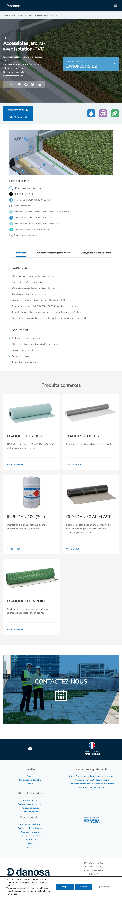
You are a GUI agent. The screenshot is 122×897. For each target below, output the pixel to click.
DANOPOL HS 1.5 (82, 436)
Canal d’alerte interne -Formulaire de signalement (92, 776)
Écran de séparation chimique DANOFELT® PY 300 (37, 223)
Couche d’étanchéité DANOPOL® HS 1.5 (32, 217)
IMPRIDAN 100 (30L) (26, 516)
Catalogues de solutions (30, 835)
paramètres (11, 894)
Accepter (65, 886)
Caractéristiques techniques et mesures (53, 252)
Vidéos (30, 847)
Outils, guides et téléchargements (96, 252)
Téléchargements (16, 109)
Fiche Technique (16, 117)
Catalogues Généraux (30, 824)
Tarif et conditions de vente (30, 828)
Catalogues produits (30, 832)
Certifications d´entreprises (30, 804)
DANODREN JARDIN (26, 601)
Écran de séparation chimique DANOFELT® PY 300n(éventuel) (42, 211)
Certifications (30, 839)
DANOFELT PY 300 (24, 436)
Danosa (30, 776)
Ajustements (104, 886)
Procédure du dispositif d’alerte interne (92, 779)
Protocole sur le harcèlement (92, 787)
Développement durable (30, 779)
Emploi (30, 783)
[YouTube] (30, 748)
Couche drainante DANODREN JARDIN (31, 229)
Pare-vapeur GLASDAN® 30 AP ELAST (32, 199)
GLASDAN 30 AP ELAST (88, 516)
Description (21, 252)
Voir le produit (13, 464)
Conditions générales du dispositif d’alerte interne (92, 783)
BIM (30, 843)
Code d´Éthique (30, 800)
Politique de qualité (30, 808)
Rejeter (83, 886)
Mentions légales (30, 811)
